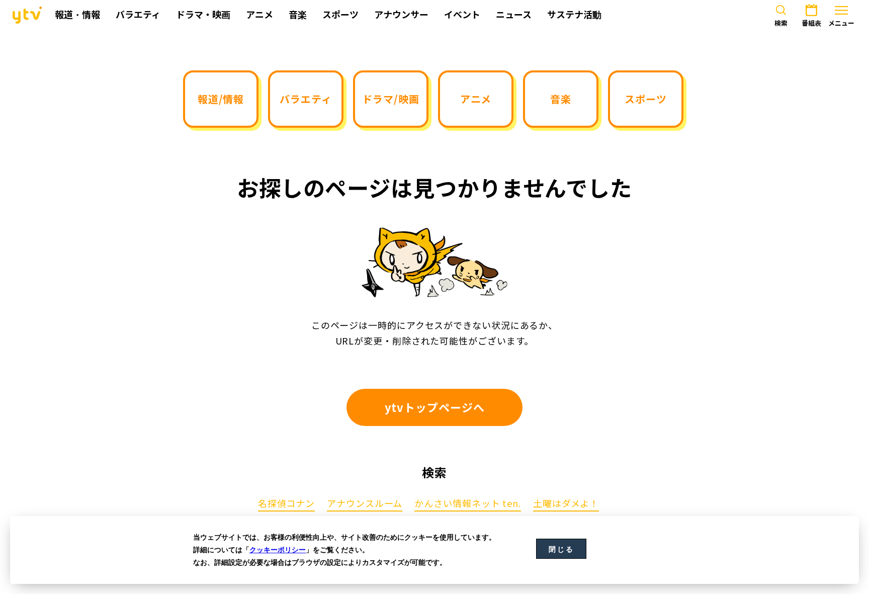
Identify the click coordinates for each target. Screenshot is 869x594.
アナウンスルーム (364, 504)
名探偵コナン (286, 504)
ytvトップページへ (435, 407)
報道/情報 (221, 99)
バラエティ (306, 99)
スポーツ (646, 99)
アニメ (476, 99)
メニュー (841, 23)
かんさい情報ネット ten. (467, 504)
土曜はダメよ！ (566, 504)
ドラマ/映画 (390, 99)
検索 (781, 23)
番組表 (811, 23)
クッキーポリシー (277, 550)
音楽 (560, 99)
